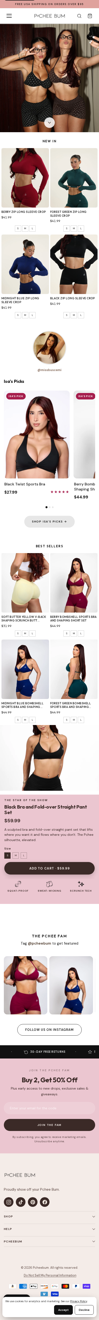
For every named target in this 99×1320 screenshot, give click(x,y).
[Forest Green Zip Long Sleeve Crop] (74, 178)
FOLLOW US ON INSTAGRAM (49, 1030)
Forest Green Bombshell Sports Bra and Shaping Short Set (70, 705)
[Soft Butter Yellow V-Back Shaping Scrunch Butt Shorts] (25, 583)
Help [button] (8, 1229)
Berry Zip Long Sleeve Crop (23, 212)
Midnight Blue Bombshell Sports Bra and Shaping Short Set (22, 705)
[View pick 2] (49, 507)
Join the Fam (49, 1125)
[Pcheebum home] (20, 1175)
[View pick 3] (53, 507)
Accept (63, 1310)
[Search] (79, 16)
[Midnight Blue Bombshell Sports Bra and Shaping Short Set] (25, 669)
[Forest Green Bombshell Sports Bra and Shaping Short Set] (74, 669)
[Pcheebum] (49, 16)
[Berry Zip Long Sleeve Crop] (25, 178)
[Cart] (90, 16)
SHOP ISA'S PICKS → (49, 521)
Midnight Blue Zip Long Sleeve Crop (20, 300)
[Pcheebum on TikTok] (20, 1202)
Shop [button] (8, 1216)
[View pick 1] (46, 507)
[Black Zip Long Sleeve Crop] (74, 264)
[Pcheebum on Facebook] (45, 1202)
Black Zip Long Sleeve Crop (72, 298)
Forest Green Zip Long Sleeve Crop (68, 213)
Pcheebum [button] (13, 1241)
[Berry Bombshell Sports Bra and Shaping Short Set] (74, 583)
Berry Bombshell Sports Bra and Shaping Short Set (73, 618)
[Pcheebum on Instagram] (8, 1202)
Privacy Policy (78, 1301)
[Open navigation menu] (9, 16)
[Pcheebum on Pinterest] (32, 1202)
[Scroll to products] (49, 123)
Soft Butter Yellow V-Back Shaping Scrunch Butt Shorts (23, 618)
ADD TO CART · (49, 868)
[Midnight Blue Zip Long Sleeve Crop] (25, 264)
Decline (84, 1310)
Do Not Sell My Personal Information (50, 1275)
